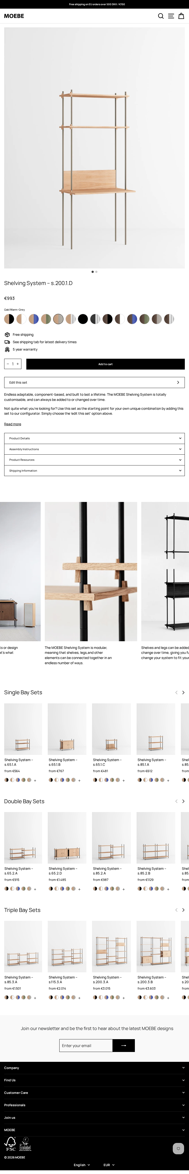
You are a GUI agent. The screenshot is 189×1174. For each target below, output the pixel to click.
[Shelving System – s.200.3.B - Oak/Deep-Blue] (151, 997)
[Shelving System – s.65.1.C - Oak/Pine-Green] (112, 780)
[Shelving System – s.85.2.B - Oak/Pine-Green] (156, 888)
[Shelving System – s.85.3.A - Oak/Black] (6, 997)
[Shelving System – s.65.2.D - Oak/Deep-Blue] (62, 888)
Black (83, 319)
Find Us (10, 1080)
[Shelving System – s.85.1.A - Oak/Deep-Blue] (151, 780)
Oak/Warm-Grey (58, 319)
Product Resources (21, 460)
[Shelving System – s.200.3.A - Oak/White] (101, 997)
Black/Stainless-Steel (95, 319)
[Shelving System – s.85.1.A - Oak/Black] (140, 780)
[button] (183, 692)
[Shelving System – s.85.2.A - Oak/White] (101, 888)
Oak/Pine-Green (46, 319)
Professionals (14, 1105)
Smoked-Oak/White (120, 319)
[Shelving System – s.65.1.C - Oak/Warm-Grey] (118, 780)
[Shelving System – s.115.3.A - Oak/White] (56, 997)
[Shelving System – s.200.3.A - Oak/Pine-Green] (112, 997)
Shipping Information (23, 470)
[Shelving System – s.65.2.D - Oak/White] (56, 888)
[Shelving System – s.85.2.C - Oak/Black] (184, 888)
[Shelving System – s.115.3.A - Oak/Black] (51, 997)
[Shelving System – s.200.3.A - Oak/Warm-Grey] (118, 997)
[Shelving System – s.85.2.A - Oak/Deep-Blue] (106, 888)
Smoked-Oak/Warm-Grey (157, 319)
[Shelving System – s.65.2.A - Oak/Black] (6, 888)
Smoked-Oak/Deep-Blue (132, 319)
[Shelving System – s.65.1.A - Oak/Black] (6, 780)
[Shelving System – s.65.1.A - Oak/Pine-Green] (23, 780)
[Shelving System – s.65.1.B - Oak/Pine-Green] (68, 780)
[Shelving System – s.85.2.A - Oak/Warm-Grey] (118, 888)
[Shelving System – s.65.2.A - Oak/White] (12, 888)
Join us (9, 1117)
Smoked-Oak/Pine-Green (144, 319)
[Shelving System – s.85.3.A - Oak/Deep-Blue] (18, 997)
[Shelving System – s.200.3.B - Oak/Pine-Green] (156, 997)
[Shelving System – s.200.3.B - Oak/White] (145, 997)
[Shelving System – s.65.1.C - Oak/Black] (95, 780)
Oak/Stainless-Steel (71, 319)
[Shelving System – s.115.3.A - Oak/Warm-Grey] (73, 997)
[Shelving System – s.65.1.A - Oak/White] (12, 780)
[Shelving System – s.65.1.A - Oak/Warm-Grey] (29, 780)
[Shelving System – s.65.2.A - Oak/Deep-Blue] (18, 888)
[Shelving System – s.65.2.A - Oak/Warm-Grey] (29, 888)
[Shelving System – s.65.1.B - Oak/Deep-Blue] (62, 780)
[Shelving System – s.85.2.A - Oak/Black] (95, 888)
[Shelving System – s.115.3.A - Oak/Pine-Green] (68, 997)
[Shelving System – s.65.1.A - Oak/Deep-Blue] (18, 780)
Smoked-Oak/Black (107, 319)
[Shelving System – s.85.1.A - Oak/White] (145, 780)
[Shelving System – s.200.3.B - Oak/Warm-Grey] (162, 997)
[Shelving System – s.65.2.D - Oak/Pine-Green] (68, 888)
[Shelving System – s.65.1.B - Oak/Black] (51, 780)
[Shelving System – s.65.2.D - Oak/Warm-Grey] (73, 888)
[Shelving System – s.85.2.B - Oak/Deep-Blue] (151, 888)
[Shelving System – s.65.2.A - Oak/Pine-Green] (23, 888)
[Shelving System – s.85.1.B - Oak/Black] (184, 780)
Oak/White (21, 319)
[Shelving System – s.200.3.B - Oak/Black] (140, 997)
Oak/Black (9, 319)
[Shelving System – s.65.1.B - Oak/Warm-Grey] (73, 780)
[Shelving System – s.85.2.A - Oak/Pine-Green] (112, 888)
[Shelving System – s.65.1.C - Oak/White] (101, 780)
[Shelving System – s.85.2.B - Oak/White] (145, 888)
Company (11, 1068)
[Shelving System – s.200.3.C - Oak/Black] (184, 997)
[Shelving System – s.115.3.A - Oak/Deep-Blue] (62, 997)
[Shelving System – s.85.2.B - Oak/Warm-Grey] (162, 888)
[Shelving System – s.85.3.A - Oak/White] (12, 997)
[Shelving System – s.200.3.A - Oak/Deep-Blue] (106, 997)
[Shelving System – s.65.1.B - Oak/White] (56, 780)
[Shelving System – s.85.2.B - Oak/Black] (140, 888)
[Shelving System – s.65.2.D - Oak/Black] (51, 888)
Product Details (19, 438)
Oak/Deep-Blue (34, 319)
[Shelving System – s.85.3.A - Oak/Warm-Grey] (29, 997)
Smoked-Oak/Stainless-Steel (169, 319)
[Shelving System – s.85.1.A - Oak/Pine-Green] (156, 780)
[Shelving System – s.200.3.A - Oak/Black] (95, 997)
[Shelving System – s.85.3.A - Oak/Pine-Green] (23, 997)
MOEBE (9, 1130)
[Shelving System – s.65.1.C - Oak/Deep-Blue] (106, 780)
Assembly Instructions (24, 449)
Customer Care (16, 1092)
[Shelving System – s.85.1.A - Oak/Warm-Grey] (162, 780)
